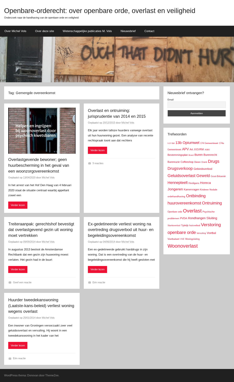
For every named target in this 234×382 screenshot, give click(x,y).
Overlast (192, 211)
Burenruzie (174, 161)
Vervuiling (201, 233)
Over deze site (44, 31)
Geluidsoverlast (181, 175)
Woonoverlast (183, 246)
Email (171, 99)
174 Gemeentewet (209, 143)
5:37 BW (171, 143)
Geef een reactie (22, 282)
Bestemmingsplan (178, 154)
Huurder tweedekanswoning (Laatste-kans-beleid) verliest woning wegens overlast (41, 306)
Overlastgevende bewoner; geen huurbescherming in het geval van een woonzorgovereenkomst (38, 165)
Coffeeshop (187, 161)
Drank (204, 162)
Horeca (205, 183)
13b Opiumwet (187, 143)
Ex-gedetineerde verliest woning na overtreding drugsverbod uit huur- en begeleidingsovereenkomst (120, 230)
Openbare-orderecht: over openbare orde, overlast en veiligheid (99, 10)
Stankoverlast (174, 225)
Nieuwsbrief (128, 31)
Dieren (197, 162)
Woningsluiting (192, 239)
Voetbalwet (173, 239)
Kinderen (204, 189)
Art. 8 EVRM (197, 149)
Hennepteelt (178, 182)
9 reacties (98, 163)
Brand (191, 155)
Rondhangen (197, 218)
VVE (182, 239)
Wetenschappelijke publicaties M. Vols (87, 31)
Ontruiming (212, 203)
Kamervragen (191, 189)
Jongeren (175, 189)
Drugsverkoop (180, 168)
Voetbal (211, 233)
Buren (198, 154)
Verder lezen (18, 205)
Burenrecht (210, 154)
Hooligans (193, 183)
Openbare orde (175, 212)
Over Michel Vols (15, 31)
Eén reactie (99, 282)
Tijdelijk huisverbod (190, 225)
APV (185, 149)
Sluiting (211, 218)
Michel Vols (48, 177)
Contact (149, 31)
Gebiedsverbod (203, 168)
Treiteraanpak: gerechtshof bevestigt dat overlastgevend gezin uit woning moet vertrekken (41, 230)
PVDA (183, 218)
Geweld (203, 175)
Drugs (213, 161)
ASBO (207, 150)
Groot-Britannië (218, 176)
